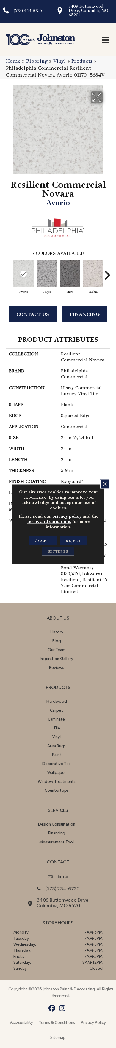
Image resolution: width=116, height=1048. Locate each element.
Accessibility (21, 1022)
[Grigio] (46, 274)
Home (13, 61)
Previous (8, 272)
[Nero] (69, 274)
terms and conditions (49, 521)
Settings (58, 551)
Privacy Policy (93, 1023)
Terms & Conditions (57, 1023)
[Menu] (105, 39)
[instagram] (62, 1008)
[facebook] (52, 1008)
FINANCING (85, 314)
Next (107, 272)
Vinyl (59, 61)
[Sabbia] (93, 274)
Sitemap (58, 1038)
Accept (43, 540)
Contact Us (32, 314)
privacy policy (66, 516)
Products (81, 61)
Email (63, 876)
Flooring (37, 61)
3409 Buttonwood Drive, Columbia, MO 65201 (88, 11)
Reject (73, 540)
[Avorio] (23, 274)
